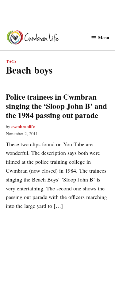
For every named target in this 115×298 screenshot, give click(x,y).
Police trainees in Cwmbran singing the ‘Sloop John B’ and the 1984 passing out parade (56, 106)
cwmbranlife (23, 126)
